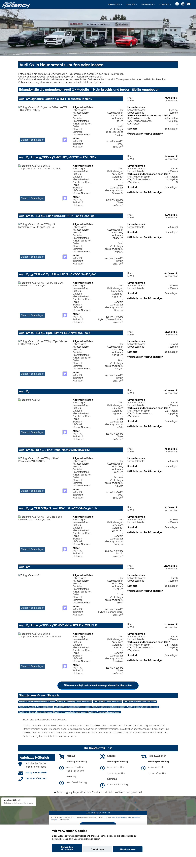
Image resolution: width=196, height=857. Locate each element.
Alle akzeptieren (127, 849)
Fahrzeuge (114, 4)
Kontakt (164, 4)
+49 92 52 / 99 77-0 (36, 778)
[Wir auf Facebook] (177, 4)
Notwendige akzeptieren (67, 848)
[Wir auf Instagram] (182, 4)
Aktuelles (147, 4)
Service (130, 4)
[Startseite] (16, 5)
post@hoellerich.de (36, 772)
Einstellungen (97, 849)
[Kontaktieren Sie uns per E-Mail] (188, 4)
